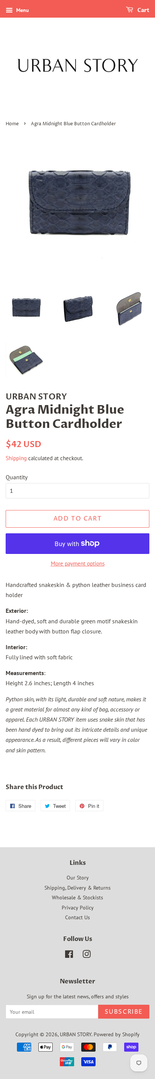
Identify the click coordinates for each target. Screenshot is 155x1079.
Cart (142, 10)
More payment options (78, 563)
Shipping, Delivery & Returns (77, 887)
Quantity (16, 477)
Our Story (78, 877)
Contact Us (77, 917)
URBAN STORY (75, 1034)
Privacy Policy (78, 907)
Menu (22, 10)
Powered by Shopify (117, 1034)
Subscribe (124, 1012)
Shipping (16, 458)
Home (12, 124)
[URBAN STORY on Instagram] (86, 955)
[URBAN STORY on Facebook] (69, 955)
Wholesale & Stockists (77, 897)
